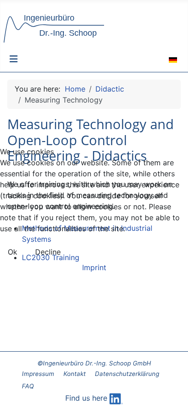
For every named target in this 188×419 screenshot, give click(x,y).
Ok (12, 251)
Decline (48, 251)
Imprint (94, 267)
